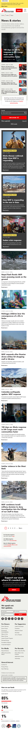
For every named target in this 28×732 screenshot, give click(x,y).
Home (2, 15)
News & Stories (5, 650)
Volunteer (17, 632)
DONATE (19, 10)
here (13, 536)
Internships (17, 658)
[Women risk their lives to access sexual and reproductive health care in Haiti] (14, 67)
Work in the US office (20, 650)
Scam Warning (4, 669)
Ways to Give (4, 634)
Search (3, 110)
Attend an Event (19, 630)
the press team (13, 540)
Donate (14, 589)
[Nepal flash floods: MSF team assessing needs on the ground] (14, 75)
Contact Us (4, 664)
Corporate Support (5, 644)
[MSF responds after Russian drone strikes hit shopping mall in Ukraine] (14, 91)
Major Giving (4, 636)
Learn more (4, 693)
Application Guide (19, 656)
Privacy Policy (4, 666)
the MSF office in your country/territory (10, 545)
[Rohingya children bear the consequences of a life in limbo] (14, 83)
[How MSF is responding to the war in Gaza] (14, 193)
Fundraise (17, 628)
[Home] (7, 10)
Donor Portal (4, 628)
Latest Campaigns (19, 626)
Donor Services (5, 626)
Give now (4, 6)
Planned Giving (5, 640)
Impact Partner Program (7, 638)
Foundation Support (6, 642)
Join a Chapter (18, 634)
